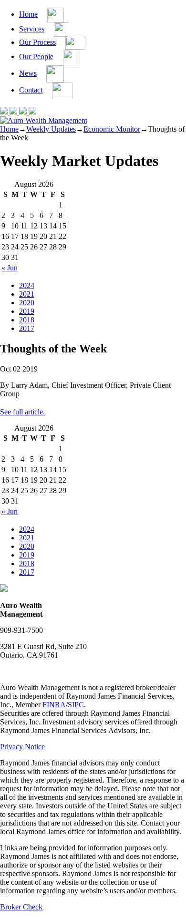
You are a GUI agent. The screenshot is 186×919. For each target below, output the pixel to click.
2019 (26, 311)
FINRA (54, 705)
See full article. (22, 412)
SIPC (76, 705)
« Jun (9, 268)
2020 (26, 303)
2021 (26, 294)
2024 (26, 285)
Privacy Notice (22, 747)
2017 (26, 328)
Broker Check (21, 907)
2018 (26, 320)
